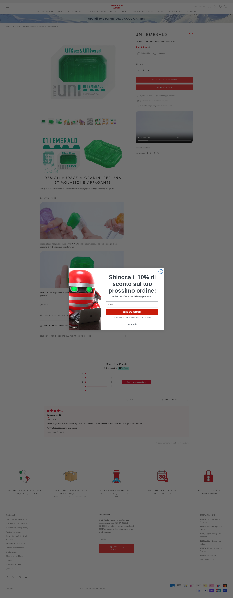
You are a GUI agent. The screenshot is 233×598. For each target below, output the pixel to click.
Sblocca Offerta (132, 312)
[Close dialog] (161, 271)
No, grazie (132, 324)
